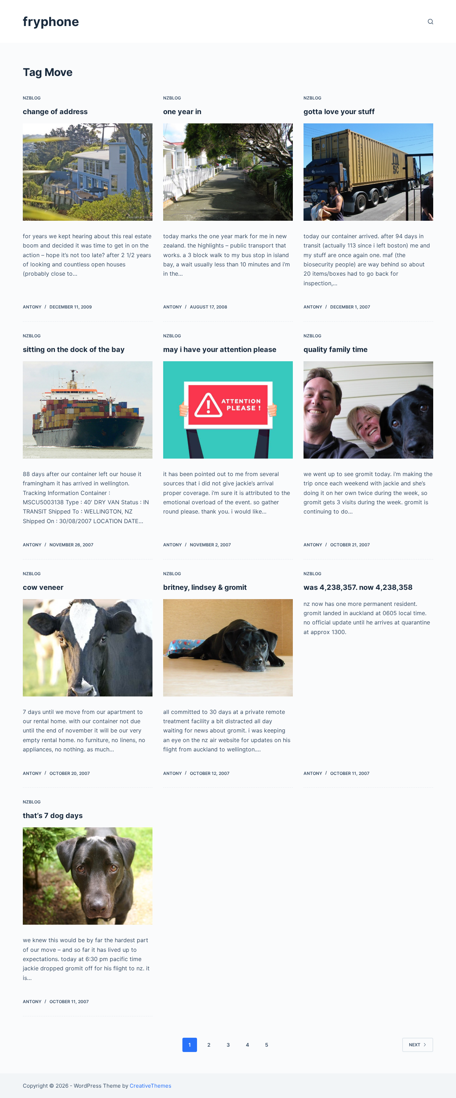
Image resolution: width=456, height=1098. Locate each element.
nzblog (32, 98)
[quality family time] (368, 410)
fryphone (51, 21)
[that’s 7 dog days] (87, 876)
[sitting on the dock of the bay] (87, 410)
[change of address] (87, 172)
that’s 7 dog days (53, 815)
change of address (55, 111)
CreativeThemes (150, 1085)
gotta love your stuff (339, 111)
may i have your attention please (219, 349)
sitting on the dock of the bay (74, 349)
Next (414, 1044)
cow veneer (43, 587)
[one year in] (228, 172)
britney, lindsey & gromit (205, 587)
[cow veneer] (87, 647)
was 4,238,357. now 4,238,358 (358, 587)
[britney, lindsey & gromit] (228, 647)
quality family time (336, 349)
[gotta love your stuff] (368, 172)
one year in (182, 111)
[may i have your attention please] (228, 410)
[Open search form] (430, 21)
